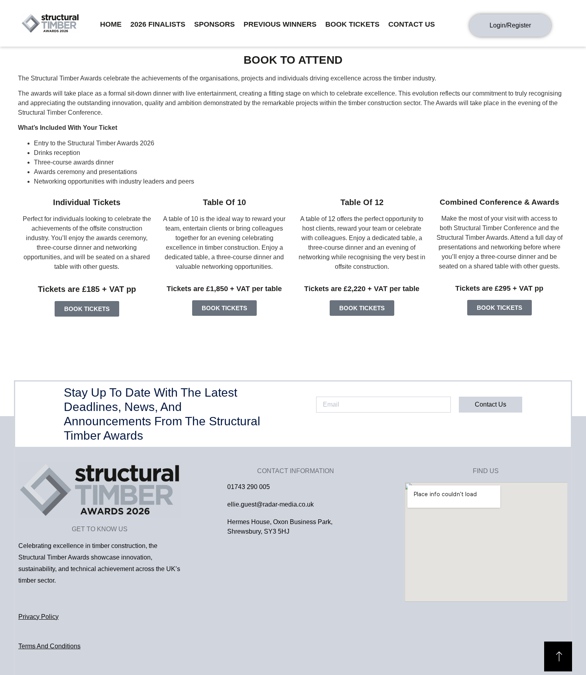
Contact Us (411, 24)
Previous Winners (280, 24)
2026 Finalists (157, 24)
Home (111, 24)
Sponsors (214, 24)
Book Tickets (352, 24)
